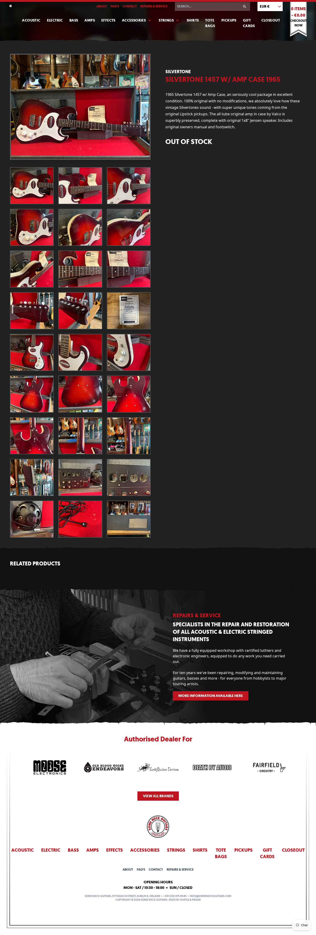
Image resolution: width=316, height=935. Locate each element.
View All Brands (158, 796)
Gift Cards (249, 23)
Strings (166, 20)
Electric (55, 20)
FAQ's (115, 6)
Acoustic (31, 20)
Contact (130, 6)
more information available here (210, 695)
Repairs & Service (153, 6)
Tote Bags (210, 23)
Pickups (228, 20)
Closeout (270, 20)
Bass (73, 20)
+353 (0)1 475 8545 (175, 896)
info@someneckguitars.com (210, 896)
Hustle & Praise (190, 900)
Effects (108, 20)
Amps (89, 20)
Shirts (193, 20)
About (101, 6)
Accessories (134, 20)
